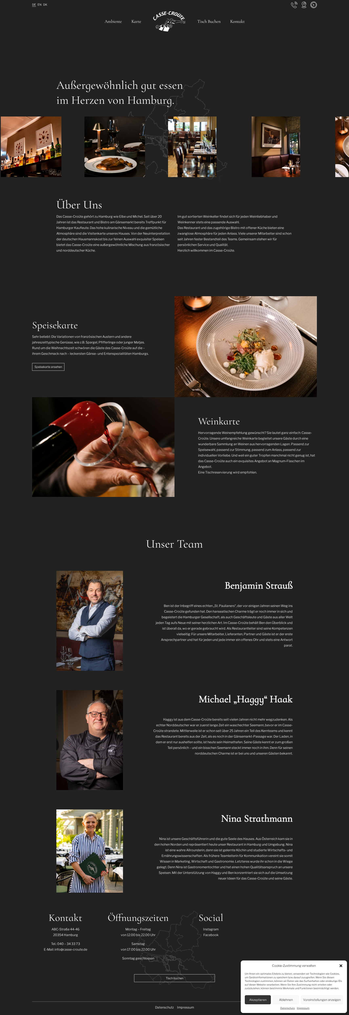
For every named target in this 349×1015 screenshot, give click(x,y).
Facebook (211, 935)
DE (34, 4)
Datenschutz (287, 1008)
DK (45, 4)
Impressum (303, 1008)
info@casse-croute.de (71, 949)
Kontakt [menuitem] (237, 21)
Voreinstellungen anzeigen (322, 1000)
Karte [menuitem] (136, 21)
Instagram (211, 929)
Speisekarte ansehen (48, 367)
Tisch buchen (174, 978)
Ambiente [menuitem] (113, 21)
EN (40, 4)
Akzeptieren (258, 1000)
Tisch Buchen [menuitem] (209, 21)
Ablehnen (286, 1000)
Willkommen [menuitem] (169, 22)
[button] (341, 966)
